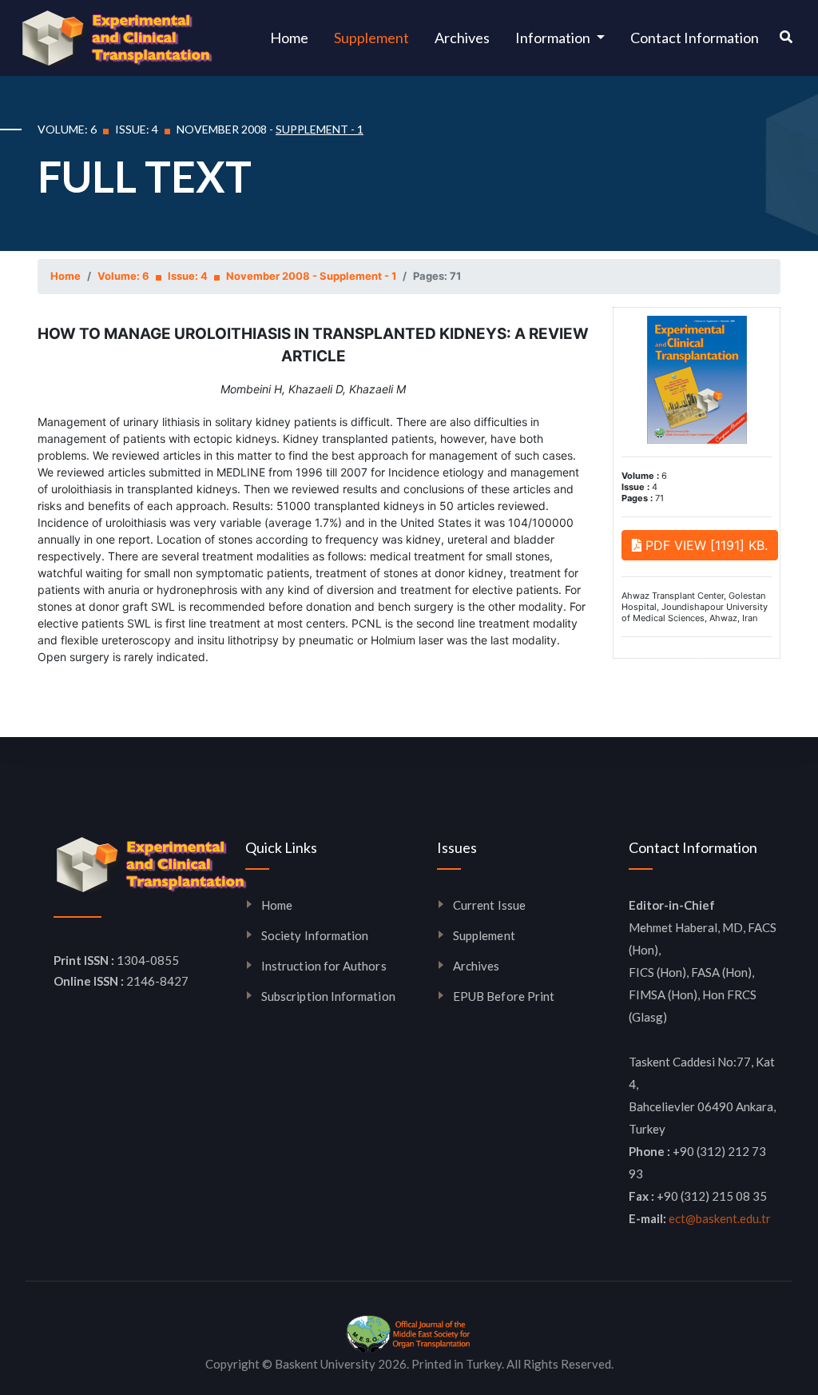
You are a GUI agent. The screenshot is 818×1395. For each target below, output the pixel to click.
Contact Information (694, 37)
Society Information (314, 935)
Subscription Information (328, 996)
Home (295, 37)
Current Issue (489, 905)
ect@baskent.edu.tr (720, 1218)
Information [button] (554, 37)
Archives (462, 37)
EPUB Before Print (503, 996)
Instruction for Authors (324, 966)
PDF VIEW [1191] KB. (704, 545)
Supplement (371, 37)
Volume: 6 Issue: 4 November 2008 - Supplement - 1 (246, 275)
